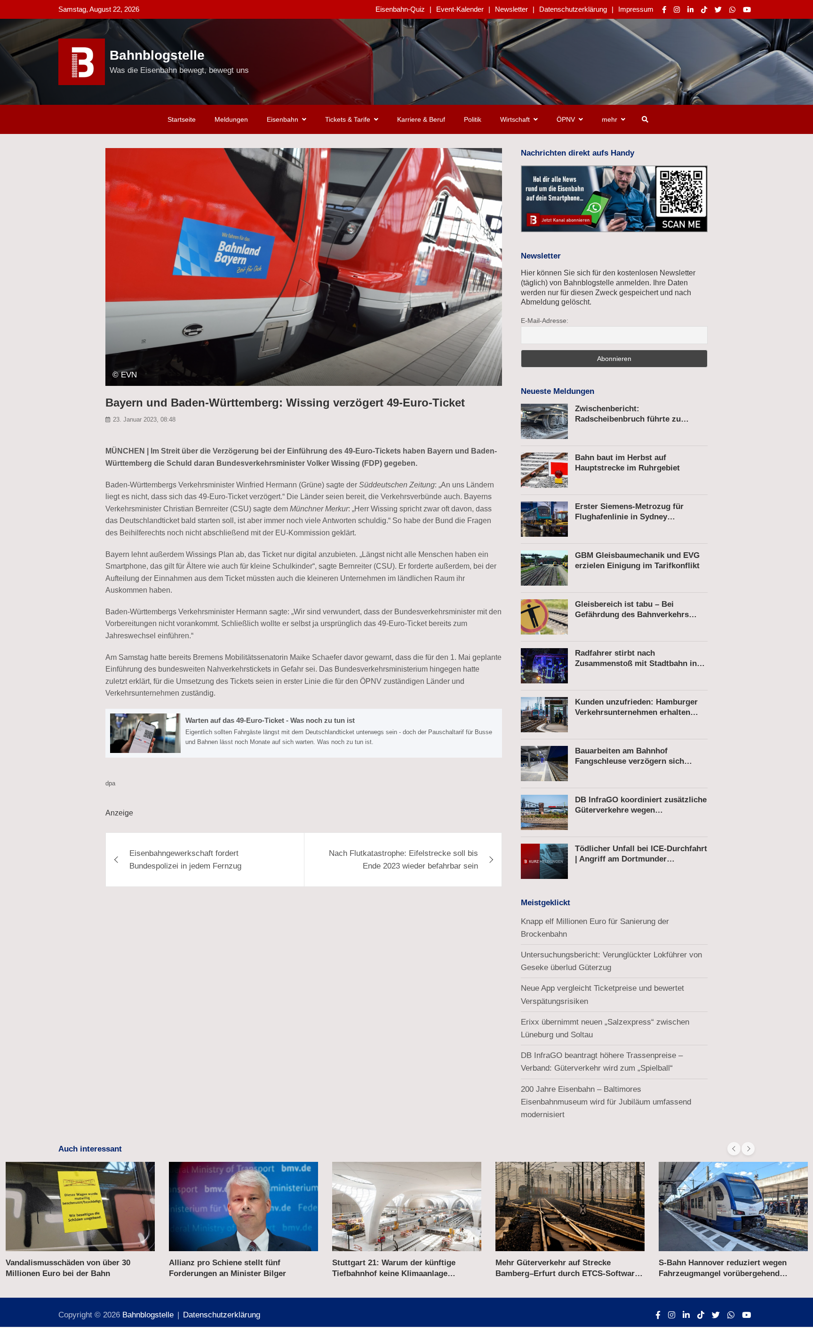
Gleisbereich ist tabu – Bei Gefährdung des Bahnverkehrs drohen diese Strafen (632, 614)
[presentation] (734, 1148)
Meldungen (231, 119)
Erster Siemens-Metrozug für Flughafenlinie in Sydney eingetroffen (629, 517)
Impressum (636, 9)
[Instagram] (677, 9)
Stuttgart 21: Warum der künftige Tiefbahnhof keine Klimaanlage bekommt (393, 1273)
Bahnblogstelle (157, 55)
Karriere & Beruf (421, 119)
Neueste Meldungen (557, 391)
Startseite (181, 119)
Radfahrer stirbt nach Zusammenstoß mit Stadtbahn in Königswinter (636, 663)
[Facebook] (664, 9)
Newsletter (511, 9)
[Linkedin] (690, 9)
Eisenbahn (282, 119)
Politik (472, 119)
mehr (609, 119)
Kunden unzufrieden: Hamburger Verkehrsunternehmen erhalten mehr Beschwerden (636, 712)
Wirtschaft (515, 119)
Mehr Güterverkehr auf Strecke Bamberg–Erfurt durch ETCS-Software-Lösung (568, 1273)
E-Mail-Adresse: (544, 320)
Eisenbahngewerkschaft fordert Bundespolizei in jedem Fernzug (185, 859)
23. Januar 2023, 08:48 (144, 419)
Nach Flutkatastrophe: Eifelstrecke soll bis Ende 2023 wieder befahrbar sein (403, 859)
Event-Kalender (460, 9)
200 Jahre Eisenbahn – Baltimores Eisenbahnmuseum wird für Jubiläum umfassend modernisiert (606, 1102)
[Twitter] (718, 9)
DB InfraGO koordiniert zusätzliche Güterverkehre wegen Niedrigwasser (641, 810)
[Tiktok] (704, 9)
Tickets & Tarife (347, 119)
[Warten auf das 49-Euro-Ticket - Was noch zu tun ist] (303, 733)
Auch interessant (90, 1148)
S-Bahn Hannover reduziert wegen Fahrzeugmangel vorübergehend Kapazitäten (723, 1273)
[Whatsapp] (732, 9)
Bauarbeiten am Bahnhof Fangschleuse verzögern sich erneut (629, 761)
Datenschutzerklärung (573, 9)
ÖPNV (566, 119)
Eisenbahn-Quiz (400, 9)
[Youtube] (747, 9)
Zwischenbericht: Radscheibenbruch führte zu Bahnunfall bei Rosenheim (628, 419)
